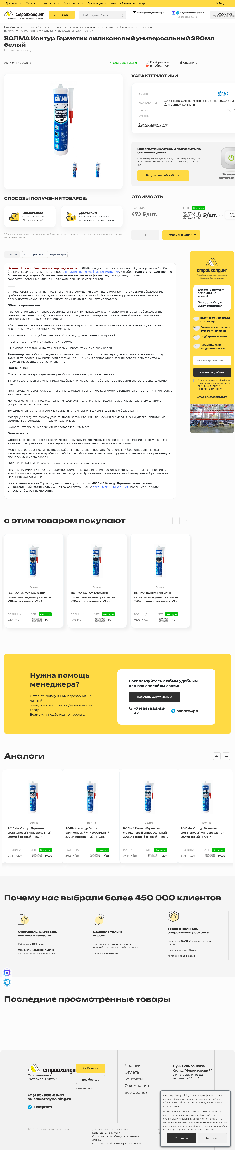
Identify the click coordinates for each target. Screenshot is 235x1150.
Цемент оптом (85, 1088)
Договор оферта (102, 1129)
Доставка (12, 3)
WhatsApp (187, 711)
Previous (176, 521)
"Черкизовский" (32, 220)
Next (185, 521)
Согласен (181, 1138)
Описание (12, 254)
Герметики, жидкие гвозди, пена (75, 27)
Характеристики (33, 254)
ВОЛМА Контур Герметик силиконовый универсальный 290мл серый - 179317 (203, 832)
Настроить (212, 1138)
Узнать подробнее (212, 372)
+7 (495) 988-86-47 (46, 1095)
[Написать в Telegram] (7, 982)
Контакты (49, 3)
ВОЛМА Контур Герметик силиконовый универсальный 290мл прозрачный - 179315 (93, 597)
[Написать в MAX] (7, 972)
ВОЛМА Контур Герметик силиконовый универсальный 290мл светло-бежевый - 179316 (156, 597)
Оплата (30, 3)
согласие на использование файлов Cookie (192, 1115)
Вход (222, 3)
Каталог (92, 1068)
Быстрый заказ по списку (128, 3)
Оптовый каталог (38, 27)
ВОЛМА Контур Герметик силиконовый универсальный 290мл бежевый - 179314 (30, 597)
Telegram (43, 1107)
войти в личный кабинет (110, 487)
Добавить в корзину (181, 235)
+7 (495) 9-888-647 (212, 397)
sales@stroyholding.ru (151, 12)
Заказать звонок (188, 16)
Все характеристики (153, 124)
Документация (57, 254)
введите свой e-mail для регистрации (92, 271)
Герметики (108, 27)
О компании (71, 3)
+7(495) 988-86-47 (192, 12)
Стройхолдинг (13, 27)
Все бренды (95, 3)
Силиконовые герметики (136, 27)
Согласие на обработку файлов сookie (116, 1143)
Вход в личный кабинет (163, 175)
